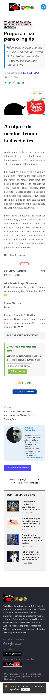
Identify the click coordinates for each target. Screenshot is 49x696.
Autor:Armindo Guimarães (17, 22)
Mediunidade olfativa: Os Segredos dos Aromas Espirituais (31, 505)
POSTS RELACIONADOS (24, 335)
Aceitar (25, 689)
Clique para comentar (25, 392)
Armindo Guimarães (29, 429)
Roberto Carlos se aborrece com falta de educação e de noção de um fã (31, 556)
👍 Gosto (38, 93)
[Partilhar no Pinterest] (14, 83)
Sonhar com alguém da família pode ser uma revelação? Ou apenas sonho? (31, 522)
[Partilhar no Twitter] (9, 83)
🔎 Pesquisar (17, 371)
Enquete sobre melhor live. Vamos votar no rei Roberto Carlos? (32, 539)
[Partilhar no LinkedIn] (18, 83)
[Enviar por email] (23, 82)
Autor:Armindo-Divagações (18, 24)
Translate (33, 482)
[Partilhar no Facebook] (5, 83)
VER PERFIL (36, 458)
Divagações (10, 27)
